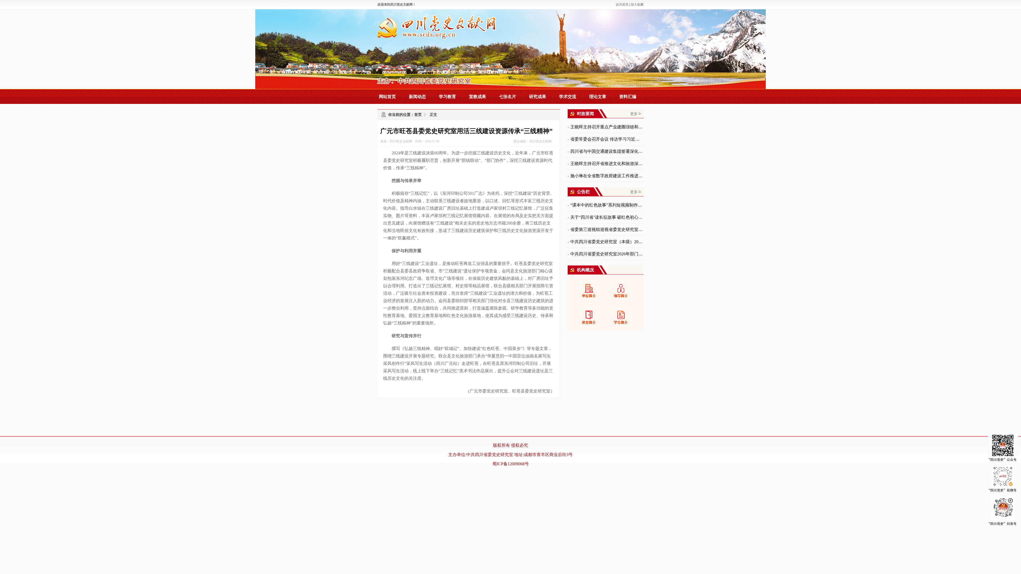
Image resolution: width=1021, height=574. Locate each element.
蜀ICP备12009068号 (510, 464)
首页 (418, 115)
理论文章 (597, 96)
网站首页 (387, 96)
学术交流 (567, 96)
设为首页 (622, 4)
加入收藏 (637, 4)
